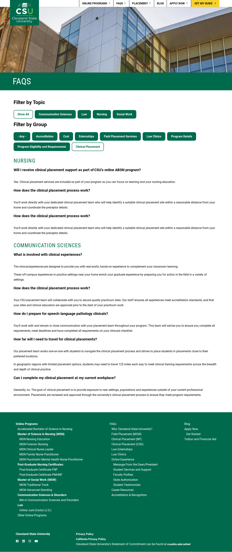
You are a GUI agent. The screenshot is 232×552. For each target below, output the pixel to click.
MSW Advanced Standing (35, 490)
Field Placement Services (120, 136)
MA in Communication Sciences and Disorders (49, 500)
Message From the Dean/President (135, 464)
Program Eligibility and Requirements (42, 146)
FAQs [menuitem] (118, 4)
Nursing (102, 114)
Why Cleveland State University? (131, 429)
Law (84, 114)
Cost (66, 136)
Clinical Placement (88, 146)
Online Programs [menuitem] (93, 4)
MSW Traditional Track (34, 485)
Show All (23, 114)
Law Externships (121, 449)
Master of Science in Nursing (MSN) (41, 434)
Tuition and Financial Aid (200, 439)
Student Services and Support (132, 469)
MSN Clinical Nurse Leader (36, 449)
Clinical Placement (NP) (126, 439)
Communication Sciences (55, 114)
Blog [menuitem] (160, 3)
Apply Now (191, 429)
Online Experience (122, 459)
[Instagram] (29, 541)
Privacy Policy (85, 534)
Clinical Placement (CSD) (127, 444)
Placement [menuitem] (138, 4)
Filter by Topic (29, 102)
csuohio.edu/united (178, 544)
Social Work (124, 114)
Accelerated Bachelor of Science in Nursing (45, 429)
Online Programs (27, 424)
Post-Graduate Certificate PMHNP (40, 474)
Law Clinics (154, 136)
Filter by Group (30, 124)
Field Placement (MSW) (126, 434)
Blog (187, 424)
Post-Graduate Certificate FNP (38, 469)
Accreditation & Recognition (129, 495)
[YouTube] (36, 541)
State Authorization (125, 479)
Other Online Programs (32, 515)
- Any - (22, 136)
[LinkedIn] (23, 541)
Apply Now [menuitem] (176, 4)
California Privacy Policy (91, 539)
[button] (205, 3)
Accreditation (44, 136)
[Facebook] (17, 541)
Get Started (193, 434)
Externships (86, 136)
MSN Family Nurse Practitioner (39, 454)
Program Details (181, 136)
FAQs (113, 424)
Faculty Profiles (123, 474)
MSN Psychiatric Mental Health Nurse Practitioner (51, 459)
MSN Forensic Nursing (33, 444)
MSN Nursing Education (34, 439)
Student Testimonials (126, 485)
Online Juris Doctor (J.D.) (35, 510)
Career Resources (122, 490)
